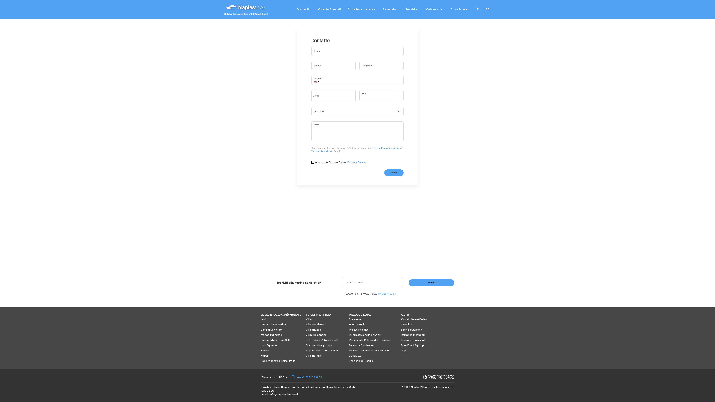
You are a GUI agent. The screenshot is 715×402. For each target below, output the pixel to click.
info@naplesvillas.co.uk (284, 394)
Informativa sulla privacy (364, 334)
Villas (309, 319)
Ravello (265, 350)
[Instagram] (438, 377)
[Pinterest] (447, 377)
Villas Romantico (316, 334)
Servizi (411, 9)
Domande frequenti (413, 334)
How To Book (357, 324)
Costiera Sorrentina (273, 324)
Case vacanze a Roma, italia (278, 361)
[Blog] (425, 377)
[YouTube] (434, 377)
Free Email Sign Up (412, 345)
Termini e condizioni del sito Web (369, 350)
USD (487, 9)
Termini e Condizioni (361, 345)
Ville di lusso (313, 329)
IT (477, 9)
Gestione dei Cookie (361, 361)
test (263, 319)
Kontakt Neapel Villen (414, 319)
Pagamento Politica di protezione (369, 340)
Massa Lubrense (271, 334)
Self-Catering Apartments (322, 340)
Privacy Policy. (356, 162)
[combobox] (357, 111)
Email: (265, 394)
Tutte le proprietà (362, 9)
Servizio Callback (411, 329)
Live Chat (406, 324)
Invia (394, 172)
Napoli (264, 355)
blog (403, 350)
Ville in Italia (313, 355)
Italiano (267, 377)
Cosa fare (459, 9)
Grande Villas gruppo (319, 345)
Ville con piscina (316, 324)
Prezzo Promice (359, 329)
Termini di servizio (321, 151)
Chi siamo (355, 319)
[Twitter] (452, 377)
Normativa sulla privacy (386, 148)
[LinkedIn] (443, 377)
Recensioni (390, 9)
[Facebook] (430, 377)
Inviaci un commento (413, 340)
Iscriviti (431, 282)
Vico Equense (269, 345)
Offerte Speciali (329, 9)
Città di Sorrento (271, 329)
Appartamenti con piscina (322, 350)
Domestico (304, 9)
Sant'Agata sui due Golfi (276, 340)
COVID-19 (355, 355)
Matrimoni (433, 9)
